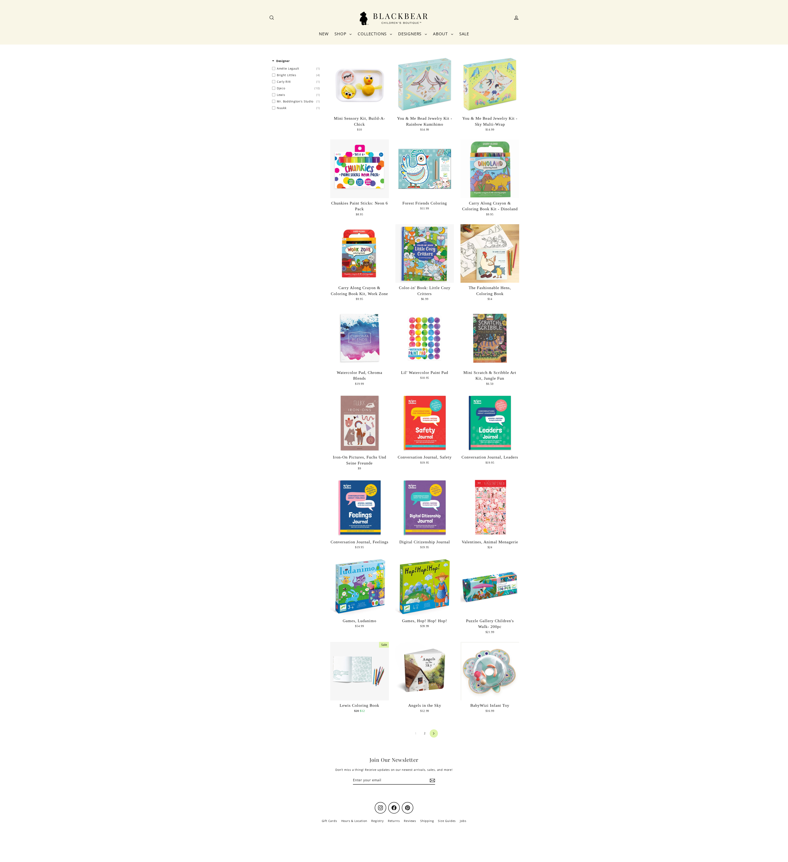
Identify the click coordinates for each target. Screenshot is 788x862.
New (323, 34)
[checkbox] (296, 69)
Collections (373, 34)
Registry (377, 821)
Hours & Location (354, 821)
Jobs (463, 821)
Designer (283, 61)
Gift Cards (329, 821)
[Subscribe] (431, 780)
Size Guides (447, 821)
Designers (410, 34)
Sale (464, 34)
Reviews (410, 821)
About (441, 34)
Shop (340, 34)
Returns (394, 821)
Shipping (427, 821)
